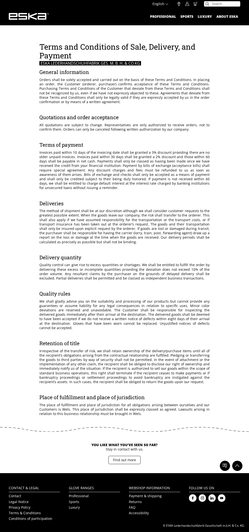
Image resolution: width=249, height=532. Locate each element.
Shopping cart (195, 4)
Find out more (124, 460)
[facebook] (192, 498)
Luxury (205, 16)
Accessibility (139, 513)
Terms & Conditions (25, 513)
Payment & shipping (145, 496)
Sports (186, 16)
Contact (15, 496)
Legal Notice (19, 501)
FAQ (132, 507)
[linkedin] (212, 498)
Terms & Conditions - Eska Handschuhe (29, 16)
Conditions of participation (30, 518)
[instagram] (202, 498)
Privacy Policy (19, 507)
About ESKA (227, 16)
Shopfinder (179, 4)
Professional (163, 16)
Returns (135, 501)
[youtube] (221, 498)
